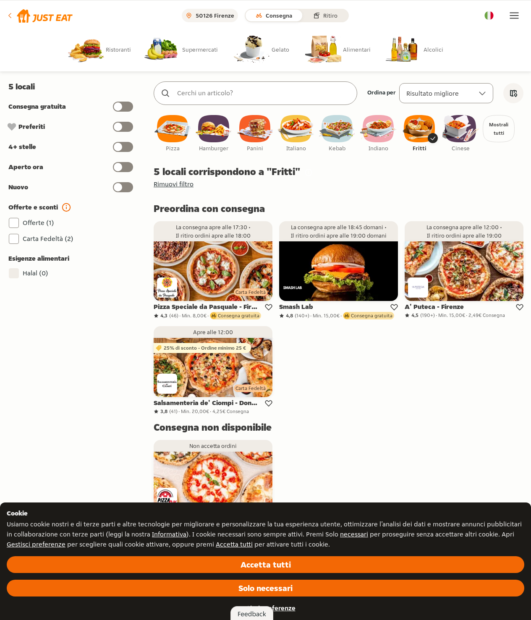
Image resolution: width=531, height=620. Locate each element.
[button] (40, 15)
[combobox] (264, 93)
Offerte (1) (38, 222)
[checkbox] (172, 133)
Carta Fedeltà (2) (48, 238)
